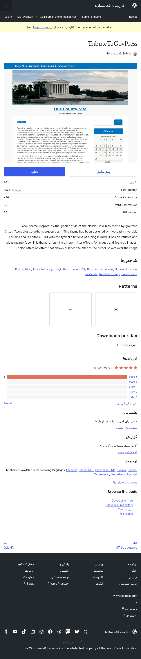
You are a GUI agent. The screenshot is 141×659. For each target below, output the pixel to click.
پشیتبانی (64, 570)
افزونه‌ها (98, 577)
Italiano (132, 470)
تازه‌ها (59, 269)
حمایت (28, 577)
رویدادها (29, 570)
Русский (132, 474)
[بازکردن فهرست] (6, 5)
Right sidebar (23, 269)
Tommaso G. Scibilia (119, 53)
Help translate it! (40, 27)
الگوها (99, 583)
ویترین (99, 564)
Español (121, 470)
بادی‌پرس (129, 615)
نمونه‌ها (50, 269)
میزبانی (132, 577)
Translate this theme (125, 482)
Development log (122, 500)
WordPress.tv (58, 583)
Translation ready (109, 274)
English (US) (86, 470)
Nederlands (118, 474)
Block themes (71, 269)
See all (8, 403)
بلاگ (83, 269)
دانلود (34, 171)
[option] (116, 309)
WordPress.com (124, 596)
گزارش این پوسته (127, 451)
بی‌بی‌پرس (129, 608)
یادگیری (64, 564)
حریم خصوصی (128, 583)
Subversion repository (119, 504)
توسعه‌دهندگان (60, 577)
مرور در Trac (125, 509)
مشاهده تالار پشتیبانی (126, 427)
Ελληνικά (71, 470)
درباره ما (131, 564)
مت (133, 602)
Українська (101, 474)
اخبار (134, 570)
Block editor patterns (100, 269)
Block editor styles (126, 269)
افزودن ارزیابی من (127, 403)
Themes (132, 16)
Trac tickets (125, 513)
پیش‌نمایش (103, 171)
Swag (28, 583)
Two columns (129, 274)
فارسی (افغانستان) (117, 632)
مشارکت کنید (26, 564)
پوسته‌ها (98, 570)
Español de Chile (105, 470)
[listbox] (70, 309)
